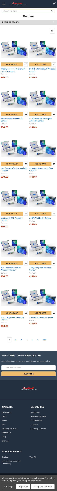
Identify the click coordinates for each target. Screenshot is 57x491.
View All (32, 457)
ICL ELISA (34, 425)
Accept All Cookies (42, 486)
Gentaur (5, 457)
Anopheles (35, 412)
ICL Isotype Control (38, 429)
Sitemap (5, 441)
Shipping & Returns (9, 429)
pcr (3, 425)
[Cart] (54, 3)
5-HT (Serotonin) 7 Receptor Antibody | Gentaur (40, 120)
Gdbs (4, 416)
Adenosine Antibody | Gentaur (41, 317)
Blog (4, 437)
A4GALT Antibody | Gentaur (40, 218)
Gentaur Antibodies (38, 416)
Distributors (6, 412)
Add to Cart (12, 64)
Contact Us (6, 433)
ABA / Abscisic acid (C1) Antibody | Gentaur (11, 269)
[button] (52, 31)
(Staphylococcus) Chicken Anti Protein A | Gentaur (13, 70)
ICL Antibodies (36, 421)
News (4, 421)
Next (45, 340)
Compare (26, 64)
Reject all (23, 486)
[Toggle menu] (4, 4)
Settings (8, 486)
